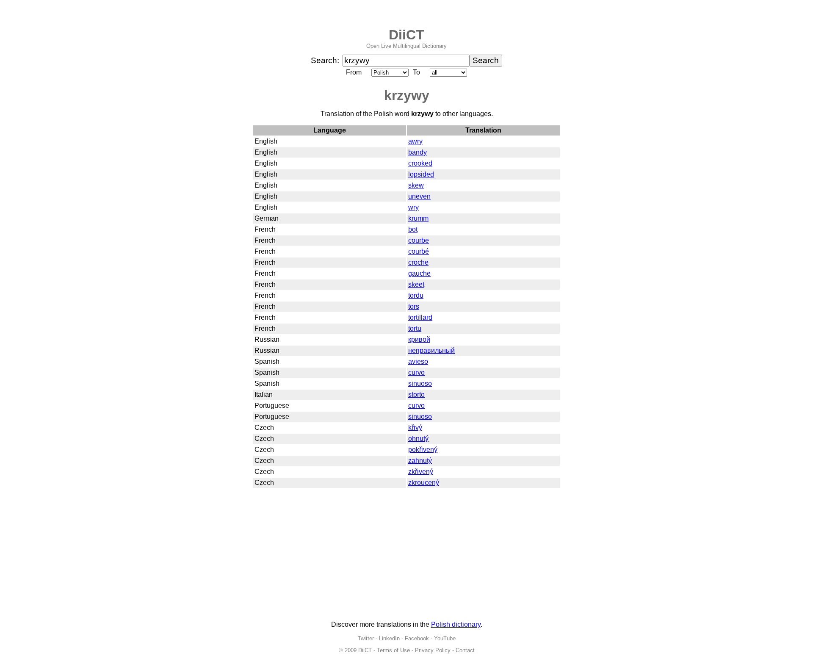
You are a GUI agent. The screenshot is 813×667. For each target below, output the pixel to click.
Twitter (366, 638)
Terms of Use (393, 650)
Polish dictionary (456, 624)
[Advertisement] (406, 554)
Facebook (417, 638)
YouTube (445, 638)
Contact (465, 650)
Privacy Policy (433, 650)
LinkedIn (389, 638)
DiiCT (406, 34)
